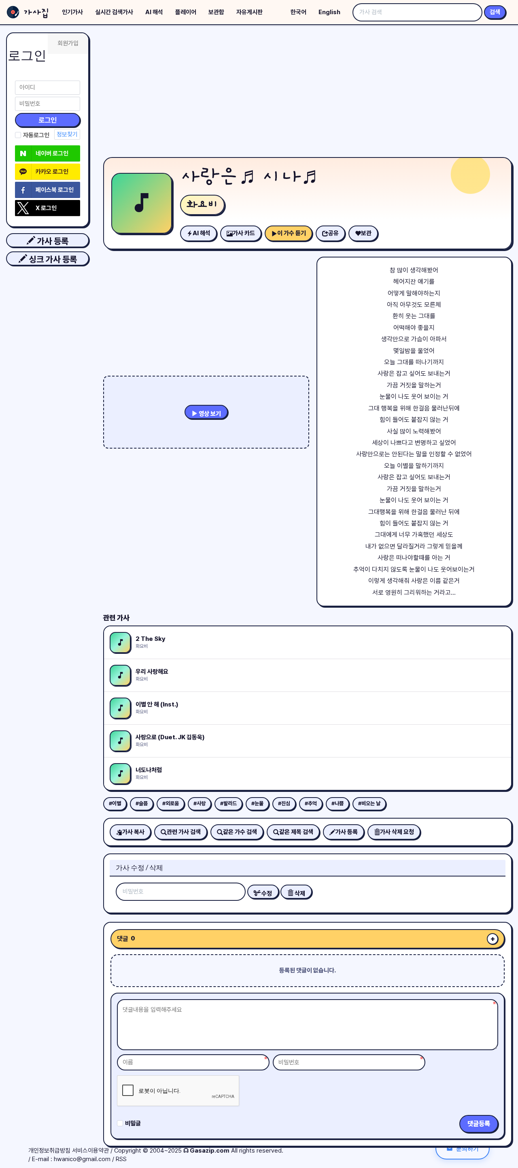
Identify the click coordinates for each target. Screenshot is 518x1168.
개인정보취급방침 (49, 1150)
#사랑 (199, 803)
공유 (333, 233)
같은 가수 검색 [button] (240, 832)
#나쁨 (337, 803)
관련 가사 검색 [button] (184, 832)
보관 (366, 233)
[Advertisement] (307, 93)
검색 (495, 12)
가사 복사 (133, 832)
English (329, 12)
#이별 (115, 803)
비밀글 (133, 1123)
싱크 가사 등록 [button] (52, 259)
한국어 (298, 12)
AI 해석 (154, 12)
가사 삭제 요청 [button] (397, 832)
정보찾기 (67, 134)
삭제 (299, 893)
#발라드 (228, 803)
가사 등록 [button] (51, 241)
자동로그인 (36, 135)
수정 (266, 893)
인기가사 (72, 12)
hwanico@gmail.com (82, 1159)
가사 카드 (244, 233)
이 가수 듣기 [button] (291, 233)
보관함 (216, 12)
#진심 (284, 803)
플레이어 (185, 12)
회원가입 (68, 43)
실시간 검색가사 (114, 12)
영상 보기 (209, 413)
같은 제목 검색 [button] (296, 832)
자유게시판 (249, 12)
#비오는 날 (369, 803)
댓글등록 (478, 1124)
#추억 (311, 803)
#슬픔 (142, 803)
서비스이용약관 (90, 1150)
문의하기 (467, 1148)
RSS (121, 1159)
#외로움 (170, 803)
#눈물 (257, 803)
